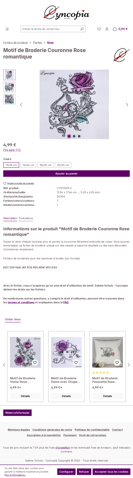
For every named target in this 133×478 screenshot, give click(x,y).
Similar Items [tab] (13, 319)
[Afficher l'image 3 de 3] (79, 136)
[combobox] (49, 29)
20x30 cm (63, 165)
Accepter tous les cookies (111, 471)
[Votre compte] (107, 29)
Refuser (84, 471)
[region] (66, 104)
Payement (70, 435)
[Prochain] (127, 104)
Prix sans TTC (12, 150)
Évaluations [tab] (26, 218)
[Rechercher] (82, 29)
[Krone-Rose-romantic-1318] (74, 104)
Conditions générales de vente (52, 429)
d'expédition (62, 447)
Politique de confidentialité (92, 429)
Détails (25, 396)
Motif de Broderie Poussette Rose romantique (105, 380)
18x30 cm (45, 165)
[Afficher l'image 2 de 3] (74, 136)
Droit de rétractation (92, 435)
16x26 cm (28, 165)
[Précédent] (21, 104)
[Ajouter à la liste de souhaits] (35, 362)
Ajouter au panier (66, 173)
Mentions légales (19, 429)
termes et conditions (21, 302)
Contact (117, 429)
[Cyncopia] (122, 55)
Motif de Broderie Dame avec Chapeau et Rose (66, 380)
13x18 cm (11, 165)
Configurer (66, 471)
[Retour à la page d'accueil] (66, 13)
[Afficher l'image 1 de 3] (69, 136)
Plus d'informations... (15, 475)
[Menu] (7, 29)
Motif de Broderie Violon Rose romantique (22, 380)
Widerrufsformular (17, 412)
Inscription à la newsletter (44, 435)
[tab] (10, 218)
